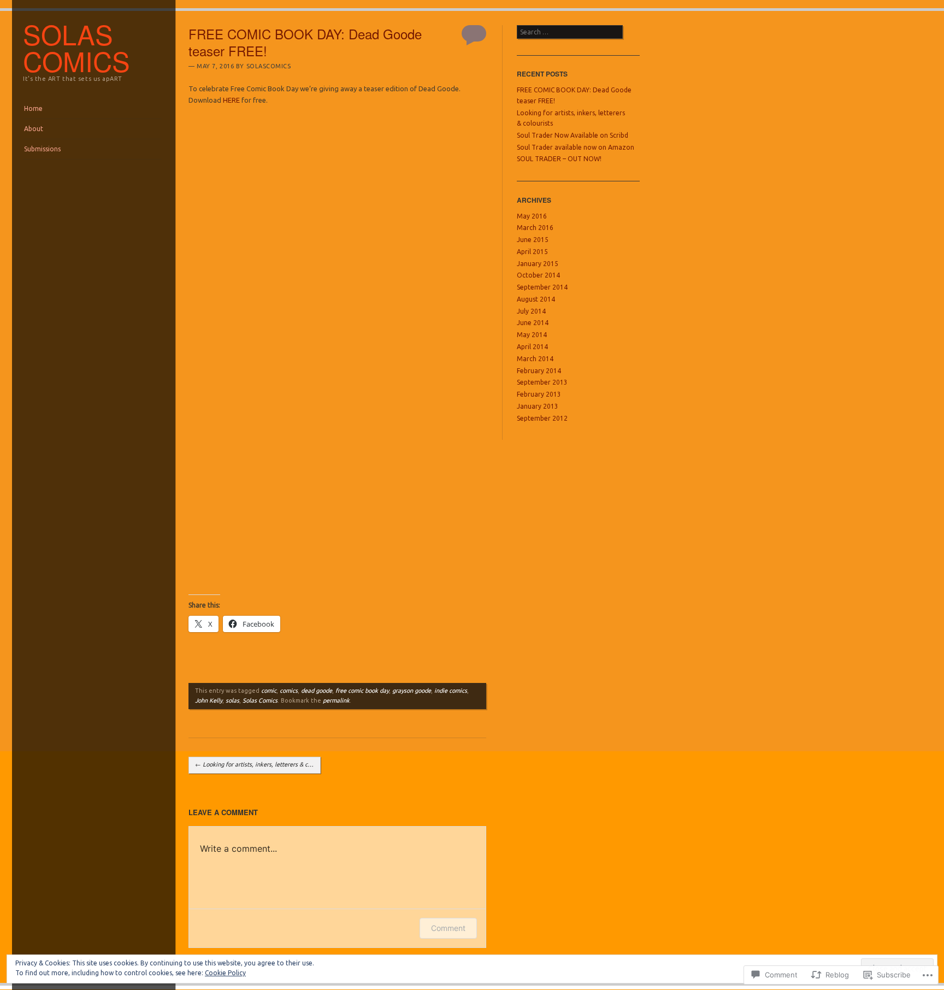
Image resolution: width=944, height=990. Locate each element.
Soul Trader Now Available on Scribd (572, 135)
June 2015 (532, 239)
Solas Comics (260, 700)
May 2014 (532, 334)
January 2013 (537, 406)
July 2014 (531, 311)
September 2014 (542, 287)
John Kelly (208, 700)
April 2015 (532, 251)
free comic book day (362, 690)
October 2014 (538, 275)
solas (232, 700)
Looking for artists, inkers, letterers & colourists (258, 764)
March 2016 (535, 227)
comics (289, 690)
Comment (448, 928)
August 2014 (536, 299)
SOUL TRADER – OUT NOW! (559, 158)
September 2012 (542, 418)
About (33, 128)
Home (33, 108)
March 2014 (535, 358)
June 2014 (532, 322)
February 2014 (539, 370)
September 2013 (542, 382)
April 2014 (532, 346)
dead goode (316, 690)
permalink (336, 700)
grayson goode (411, 690)
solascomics (268, 66)
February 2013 (539, 394)
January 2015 (537, 263)
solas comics (76, 47)
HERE (231, 100)
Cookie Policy (225, 972)
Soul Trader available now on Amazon (575, 147)
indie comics (450, 690)
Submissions (42, 148)
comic (268, 690)
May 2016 (532, 216)
